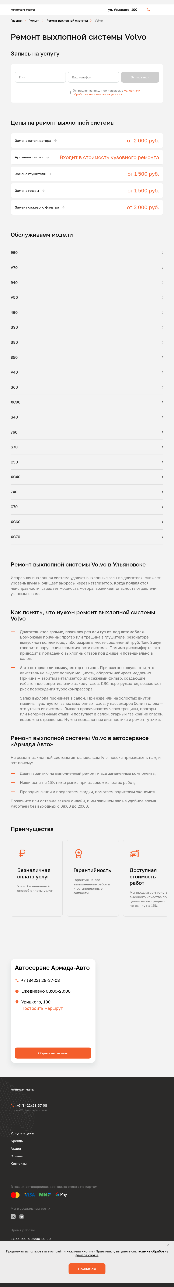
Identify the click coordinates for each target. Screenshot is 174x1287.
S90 (14, 327)
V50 (14, 297)
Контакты (19, 1163)
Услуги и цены (22, 1133)
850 (14, 357)
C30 (14, 462)
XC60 (15, 521)
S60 (14, 387)
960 (14, 252)
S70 (14, 447)
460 (14, 312)
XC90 (15, 402)
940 (14, 282)
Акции (16, 1148)
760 (14, 432)
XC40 (15, 476)
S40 (14, 417)
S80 (14, 342)
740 (14, 492)
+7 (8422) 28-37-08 (40, 980)
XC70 (15, 536)
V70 (14, 267)
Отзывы (17, 1156)
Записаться (140, 77)
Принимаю (87, 1269)
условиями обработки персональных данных (106, 92)
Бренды (17, 1141)
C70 (14, 506)
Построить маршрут (42, 1008)
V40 (14, 372)
